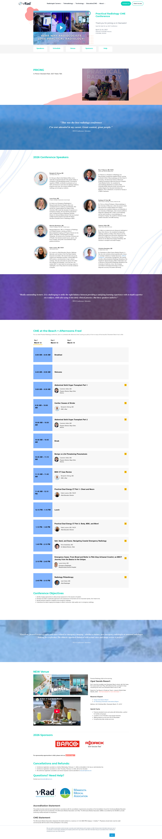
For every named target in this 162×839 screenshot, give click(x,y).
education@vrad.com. (86, 770)
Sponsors (89, 48)
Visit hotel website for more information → (110, 692)
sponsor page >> (70, 755)
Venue (72, 48)
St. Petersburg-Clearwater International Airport (106, 701)
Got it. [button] (112, 835)
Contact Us (125, 3)
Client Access (137, 3)
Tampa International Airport (101, 700)
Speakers (40, 48)
